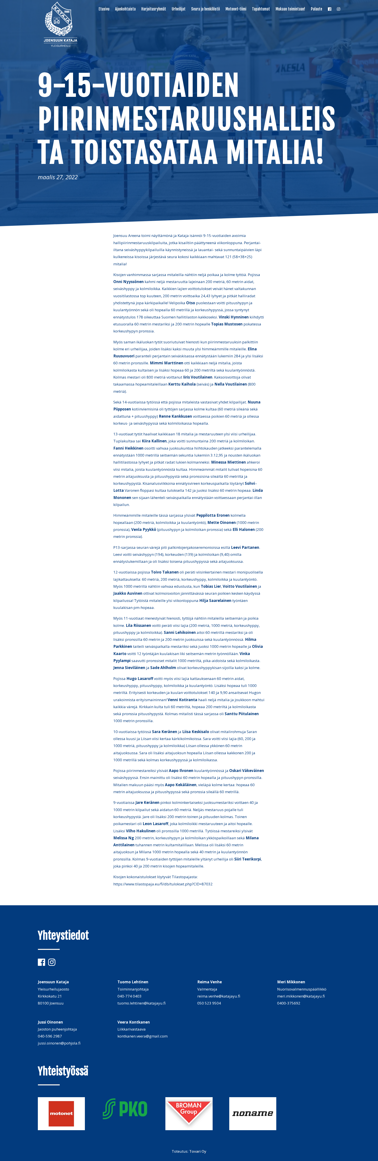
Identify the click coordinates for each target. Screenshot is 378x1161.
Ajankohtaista (125, 9)
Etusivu (104, 9)
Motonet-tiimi (236, 9)
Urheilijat (179, 9)
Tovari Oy (197, 1151)
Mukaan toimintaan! (290, 9)
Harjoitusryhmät (153, 9)
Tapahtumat (261, 9)
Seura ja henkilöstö (205, 9)
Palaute (316, 9)
